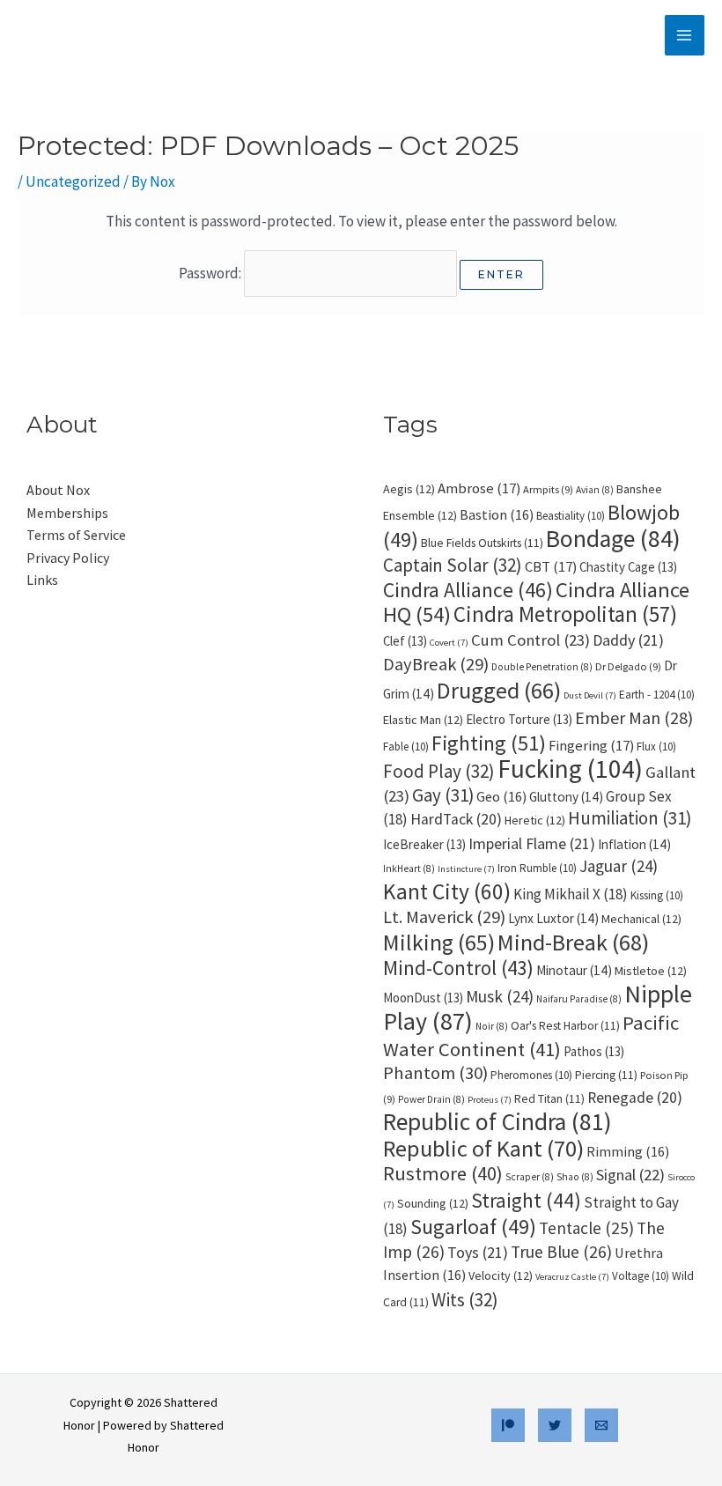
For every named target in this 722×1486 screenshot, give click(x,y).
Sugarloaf (473, 1226)
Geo (501, 796)
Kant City (447, 891)
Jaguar (618, 865)
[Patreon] (508, 1425)
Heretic (535, 820)
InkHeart (409, 868)
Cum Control (530, 640)
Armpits (548, 489)
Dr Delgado (628, 666)
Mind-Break (573, 942)
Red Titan (549, 1098)
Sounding (432, 1203)
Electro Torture (519, 719)
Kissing (656, 895)
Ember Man (634, 717)
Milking (439, 942)
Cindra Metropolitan (565, 614)
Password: (211, 273)
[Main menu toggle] (685, 35)
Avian (595, 490)
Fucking (570, 768)
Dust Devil (590, 695)
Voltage (640, 1275)
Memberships (67, 512)
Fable (406, 746)
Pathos (594, 1051)
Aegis (409, 489)
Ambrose (479, 488)
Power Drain (431, 1099)
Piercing (606, 1075)
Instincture (466, 869)
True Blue (561, 1251)
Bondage (613, 538)
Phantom (435, 1072)
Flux (656, 746)
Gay (443, 795)
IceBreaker (424, 844)
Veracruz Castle (572, 1277)
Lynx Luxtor (553, 918)
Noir (491, 1026)
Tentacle (586, 1227)
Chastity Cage (628, 566)
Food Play (439, 771)
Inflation (634, 844)
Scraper (529, 1177)
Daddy (628, 640)
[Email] (601, 1425)
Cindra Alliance (468, 590)
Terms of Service (76, 534)
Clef (405, 640)
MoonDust (423, 997)
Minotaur (574, 970)
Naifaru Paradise (579, 999)
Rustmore (443, 1173)
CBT (551, 567)
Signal (630, 1174)
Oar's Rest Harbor (565, 1025)
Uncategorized (73, 181)
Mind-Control (458, 967)
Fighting (488, 743)
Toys (477, 1252)
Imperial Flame (531, 843)
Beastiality (570, 515)
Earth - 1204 (657, 694)
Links (42, 579)
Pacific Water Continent (531, 1035)
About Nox (58, 490)
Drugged (499, 690)
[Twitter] (554, 1425)
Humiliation (629, 818)
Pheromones (531, 1075)
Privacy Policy (67, 557)
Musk (500, 996)
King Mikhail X (570, 894)
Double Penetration (542, 667)
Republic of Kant (483, 1148)
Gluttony (566, 796)
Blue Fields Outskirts (482, 543)
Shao (574, 1177)
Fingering (591, 745)
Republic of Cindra (497, 1121)
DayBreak (436, 664)
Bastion (497, 514)
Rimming (627, 1151)
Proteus (490, 1099)
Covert (449, 642)
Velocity (500, 1275)
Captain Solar (452, 565)
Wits (464, 1300)
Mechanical (641, 919)
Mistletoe (651, 971)
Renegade (634, 1097)
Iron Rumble (537, 868)
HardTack (456, 819)
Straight (526, 1200)
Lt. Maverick (444, 917)
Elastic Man (423, 720)
